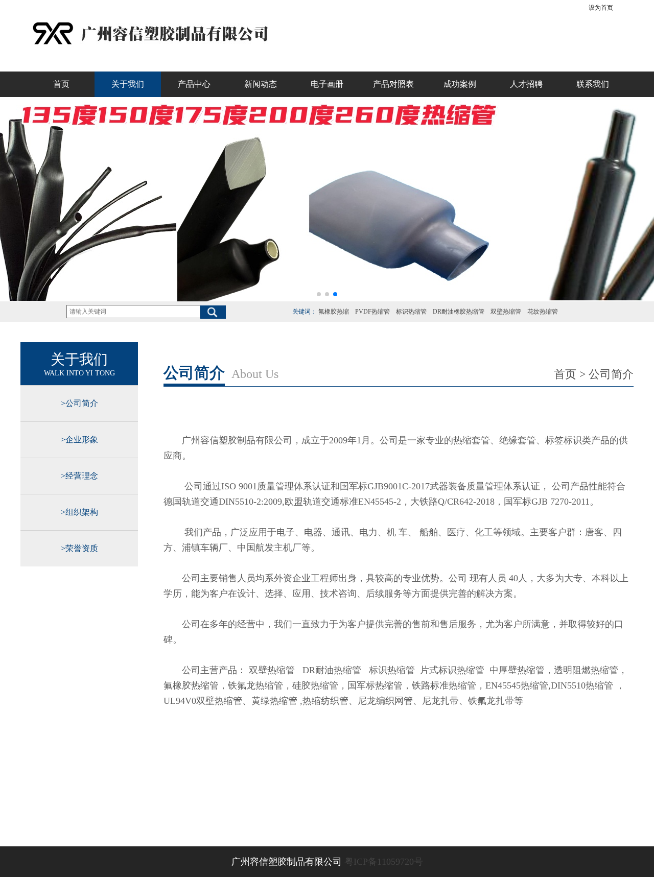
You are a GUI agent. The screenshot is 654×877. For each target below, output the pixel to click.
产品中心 (194, 84)
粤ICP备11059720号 (383, 862)
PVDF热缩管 (372, 311)
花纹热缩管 (542, 311)
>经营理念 (79, 475)
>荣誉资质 (79, 548)
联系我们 (592, 84)
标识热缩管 (411, 311)
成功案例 (459, 84)
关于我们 (127, 84)
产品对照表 (393, 84)
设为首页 (601, 7)
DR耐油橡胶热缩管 (458, 311)
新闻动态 (260, 84)
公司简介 (611, 374)
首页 (61, 84)
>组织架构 (79, 512)
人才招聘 (526, 84)
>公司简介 (79, 403)
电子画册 (327, 84)
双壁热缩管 (506, 311)
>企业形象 (79, 439)
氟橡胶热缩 (333, 311)
